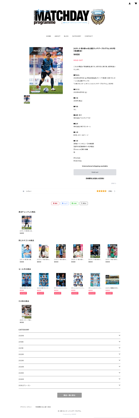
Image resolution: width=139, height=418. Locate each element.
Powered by (67, 414)
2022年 (21, 354)
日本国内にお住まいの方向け (95, 178)
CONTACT (89, 36)
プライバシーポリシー (26, 407)
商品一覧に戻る (69, 395)
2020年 (21, 336)
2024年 (21, 367)
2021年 (21, 348)
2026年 (21, 379)
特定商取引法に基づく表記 (43, 407)
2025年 (21, 373)
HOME (48, 36)
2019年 (21, 342)
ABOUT (57, 36)
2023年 (21, 360)
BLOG (66, 36)
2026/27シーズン (24, 385)
